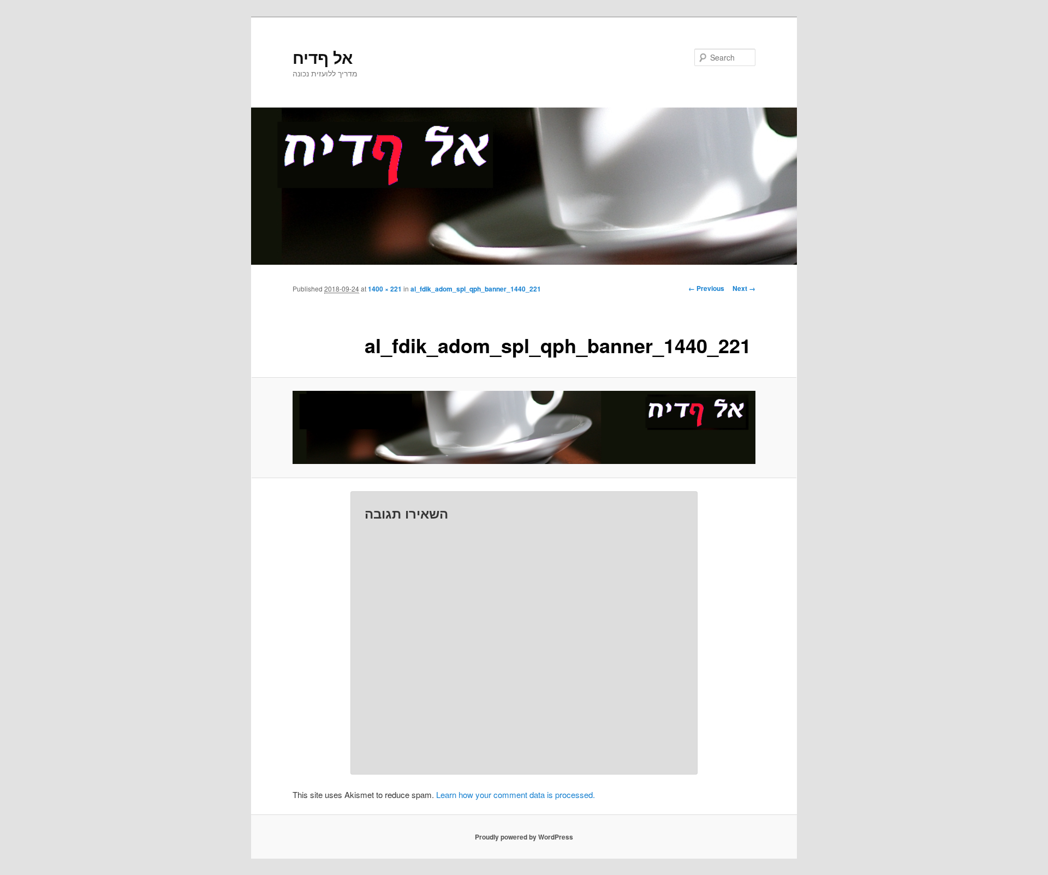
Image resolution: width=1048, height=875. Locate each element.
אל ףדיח (323, 57)
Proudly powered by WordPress (524, 837)
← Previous (706, 288)
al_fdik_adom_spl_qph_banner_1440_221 (475, 289)
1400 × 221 (385, 289)
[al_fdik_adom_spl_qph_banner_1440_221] (524, 427)
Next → (744, 288)
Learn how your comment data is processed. (515, 794)
